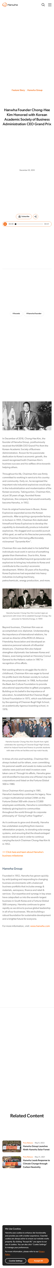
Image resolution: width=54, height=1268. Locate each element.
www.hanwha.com (40, 926)
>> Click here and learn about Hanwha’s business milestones (23, 854)
